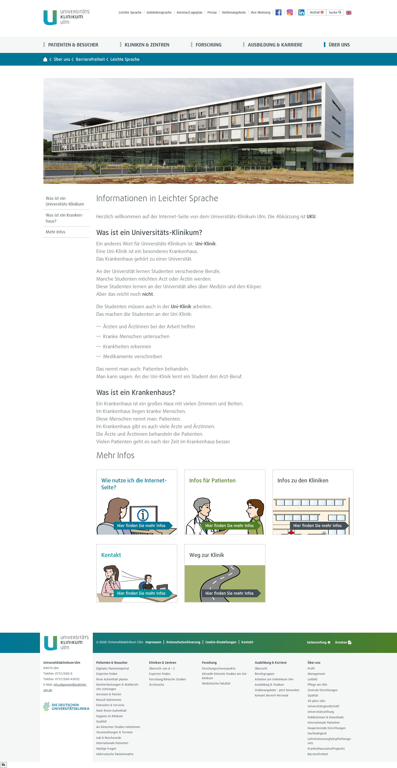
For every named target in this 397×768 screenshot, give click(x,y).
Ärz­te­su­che (156, 684)
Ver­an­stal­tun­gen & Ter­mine (114, 732)
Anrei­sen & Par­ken (108, 694)
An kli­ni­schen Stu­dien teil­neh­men (118, 727)
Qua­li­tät (101, 721)
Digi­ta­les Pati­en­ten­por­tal (112, 668)
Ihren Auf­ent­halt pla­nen (112, 679)
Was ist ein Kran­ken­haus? (64, 218)
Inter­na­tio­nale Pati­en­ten (112, 743)
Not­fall (315, 12)
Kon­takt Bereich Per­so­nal (271, 695)
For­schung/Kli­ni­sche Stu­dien (167, 679)
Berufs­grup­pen (264, 673)
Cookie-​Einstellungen (220, 642)
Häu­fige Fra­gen (106, 748)
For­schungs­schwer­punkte (218, 668)
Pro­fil (311, 668)
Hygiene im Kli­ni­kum (109, 716)
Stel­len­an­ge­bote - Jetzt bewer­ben (277, 690)
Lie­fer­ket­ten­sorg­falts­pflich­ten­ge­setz (330, 741)
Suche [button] (333, 12)
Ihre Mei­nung (260, 12)
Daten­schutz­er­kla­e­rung (183, 642)
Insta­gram (290, 12)
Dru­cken (341, 642)
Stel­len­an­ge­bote (234, 12)
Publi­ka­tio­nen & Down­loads (326, 717)
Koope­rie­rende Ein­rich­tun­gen (327, 728)
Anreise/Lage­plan (189, 12)
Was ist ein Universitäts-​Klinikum (65, 201)
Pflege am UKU (317, 684)
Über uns (339, 45)
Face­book (278, 12)
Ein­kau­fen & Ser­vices (110, 705)
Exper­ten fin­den (106, 673)
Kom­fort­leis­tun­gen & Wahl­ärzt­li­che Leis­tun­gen (117, 687)
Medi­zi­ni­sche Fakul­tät (216, 683)
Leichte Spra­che (130, 12)
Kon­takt (247, 642)
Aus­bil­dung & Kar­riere (274, 45)
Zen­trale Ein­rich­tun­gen (322, 690)
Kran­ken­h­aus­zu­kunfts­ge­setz (326, 748)
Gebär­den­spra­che (159, 12)
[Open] (3, 765)
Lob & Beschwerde (108, 737)
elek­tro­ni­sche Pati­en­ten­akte (114, 754)
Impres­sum (153, 642)
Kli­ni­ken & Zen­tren (146, 45)
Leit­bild (312, 679)
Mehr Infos (55, 231)
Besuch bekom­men (108, 699)
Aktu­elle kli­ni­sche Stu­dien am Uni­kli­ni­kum (224, 676)
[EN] (349, 12)
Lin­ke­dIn (301, 12)
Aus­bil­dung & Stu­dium (269, 684)
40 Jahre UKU (316, 701)
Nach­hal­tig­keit (317, 733)
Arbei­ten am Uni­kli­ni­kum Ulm (274, 679)
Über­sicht (261, 668)
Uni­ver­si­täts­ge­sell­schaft (323, 706)
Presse (212, 12)
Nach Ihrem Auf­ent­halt (111, 710)
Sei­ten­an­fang (317, 642)
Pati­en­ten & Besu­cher (72, 45)
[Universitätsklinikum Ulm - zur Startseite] (45, 59)
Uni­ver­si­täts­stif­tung (321, 711)
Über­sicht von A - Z (162, 668)
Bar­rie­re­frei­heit (90, 59)
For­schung (208, 45)
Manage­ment (316, 673)
